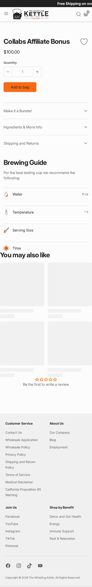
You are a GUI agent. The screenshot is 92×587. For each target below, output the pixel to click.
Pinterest (11, 546)
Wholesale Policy (17, 447)
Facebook (12, 516)
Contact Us (13, 432)
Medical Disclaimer (19, 482)
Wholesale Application (21, 440)
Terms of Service (17, 475)
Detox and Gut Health (65, 516)
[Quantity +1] (36, 72)
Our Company (60, 432)
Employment (59, 447)
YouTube (11, 524)
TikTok (10, 538)
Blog (53, 440)
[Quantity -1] (9, 72)
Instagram (12, 531)
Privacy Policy (15, 454)
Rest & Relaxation (62, 538)
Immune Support (62, 531)
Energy (55, 524)
